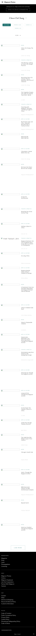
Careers (3, 586)
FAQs (2, 597)
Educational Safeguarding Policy (10, 621)
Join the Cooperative (7, 582)
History (3, 578)
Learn (3, 562)
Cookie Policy (5, 619)
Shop (2, 560)
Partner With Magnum (7, 584)
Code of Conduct (6, 613)
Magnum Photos (6, 576)
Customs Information (7, 604)
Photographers (5, 564)
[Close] (33, 634)
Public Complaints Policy (8, 615)
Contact (3, 595)
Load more (18, 548)
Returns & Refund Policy (8, 601)
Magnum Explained (7, 580)
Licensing (4, 566)
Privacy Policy (5, 617)
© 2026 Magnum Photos (6, 630)
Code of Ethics (5, 623)
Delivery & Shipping (7, 599)
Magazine (4, 558)
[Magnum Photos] (9, 2)
